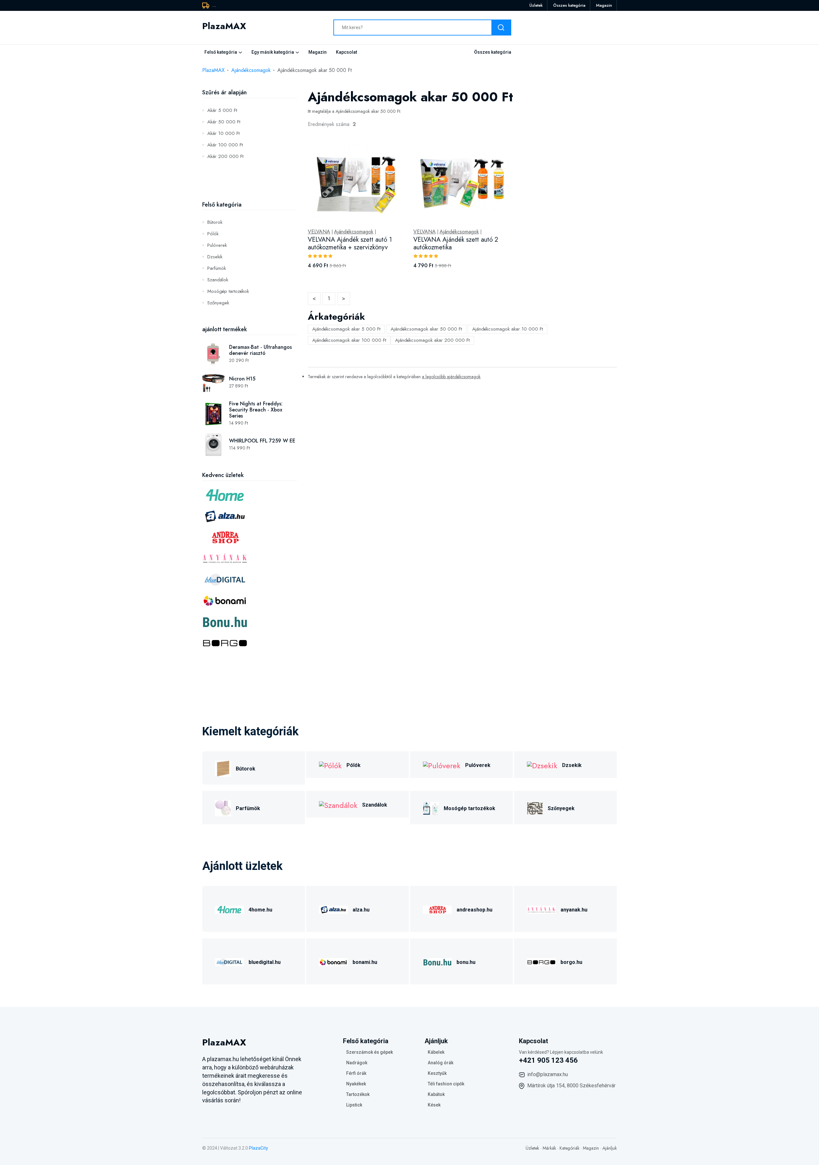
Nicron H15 (242, 378)
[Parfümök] (223, 807)
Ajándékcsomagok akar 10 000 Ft (507, 328)
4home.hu (260, 910)
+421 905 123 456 (548, 1060)
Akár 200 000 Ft (225, 156)
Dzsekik (214, 256)
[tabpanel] (462, 213)
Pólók (213, 233)
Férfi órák (356, 1073)
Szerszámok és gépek (369, 1052)
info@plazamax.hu (547, 1074)
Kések (434, 1104)
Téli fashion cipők (446, 1083)
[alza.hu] (333, 908)
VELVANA (319, 231)
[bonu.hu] (437, 961)
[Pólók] (330, 764)
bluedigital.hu (265, 962)
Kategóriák (569, 1148)
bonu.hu (466, 962)
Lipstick (354, 1104)
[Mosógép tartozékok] (431, 807)
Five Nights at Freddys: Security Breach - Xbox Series (255, 409)
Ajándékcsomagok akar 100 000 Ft (349, 340)
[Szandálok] (338, 804)
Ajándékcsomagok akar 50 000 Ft (426, 328)
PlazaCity (258, 1148)
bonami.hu (365, 962)
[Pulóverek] (441, 764)
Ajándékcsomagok (251, 70)
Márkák (549, 1148)
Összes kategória (569, 5)
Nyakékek (356, 1083)
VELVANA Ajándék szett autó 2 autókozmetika (455, 243)
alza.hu (361, 910)
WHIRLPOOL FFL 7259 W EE (262, 440)
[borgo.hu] (541, 961)
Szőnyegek (218, 302)
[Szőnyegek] (535, 807)
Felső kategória (220, 52)
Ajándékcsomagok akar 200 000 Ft (432, 340)
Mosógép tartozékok (228, 291)
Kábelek (436, 1052)
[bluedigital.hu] (229, 961)
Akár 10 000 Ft (223, 133)
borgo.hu (571, 962)
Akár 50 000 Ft (223, 121)
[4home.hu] (229, 908)
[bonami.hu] (333, 961)
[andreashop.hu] (437, 908)
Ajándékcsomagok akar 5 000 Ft (346, 328)
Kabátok (436, 1094)
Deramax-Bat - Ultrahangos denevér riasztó (260, 350)
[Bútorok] (223, 767)
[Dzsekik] (542, 764)
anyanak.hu (574, 910)
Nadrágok (356, 1062)
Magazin (604, 5)
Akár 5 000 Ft (222, 110)
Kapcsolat (346, 52)
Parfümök (216, 268)
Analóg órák (440, 1062)
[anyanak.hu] (541, 908)
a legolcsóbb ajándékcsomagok (451, 376)
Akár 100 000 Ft (225, 144)
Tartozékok (358, 1094)
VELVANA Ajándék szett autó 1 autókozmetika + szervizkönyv (350, 243)
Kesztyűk (437, 1073)
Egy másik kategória (272, 52)
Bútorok (214, 222)
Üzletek (536, 5)
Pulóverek (217, 245)
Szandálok (217, 279)
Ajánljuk (609, 1148)
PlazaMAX (213, 70)
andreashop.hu (474, 910)
